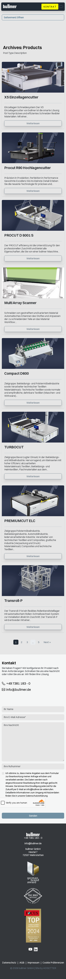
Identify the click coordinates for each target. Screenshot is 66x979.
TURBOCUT (14, 447)
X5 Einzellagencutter (21, 97)
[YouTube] (30, 949)
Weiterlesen (33, 123)
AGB (21, 962)
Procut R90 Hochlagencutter (27, 167)
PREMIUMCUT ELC (19, 520)
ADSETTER (49, 968)
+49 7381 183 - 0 (18, 683)
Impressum (33, 962)
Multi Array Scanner (20, 303)
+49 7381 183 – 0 (33, 837)
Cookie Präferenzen (53, 962)
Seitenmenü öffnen (14, 17)
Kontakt (49, 6)
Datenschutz (9, 962)
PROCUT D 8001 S (18, 235)
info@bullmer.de (18, 689)
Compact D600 (16, 373)
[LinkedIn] (36, 949)
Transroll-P (13, 600)
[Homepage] (33, 834)
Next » (47, 642)
